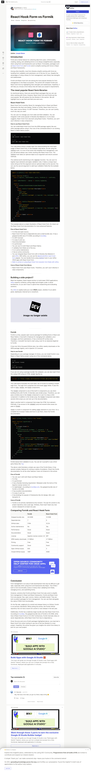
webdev (18, 20)
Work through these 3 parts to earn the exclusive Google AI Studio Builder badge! (35, 733)
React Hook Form (17, 66)
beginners (24, 20)
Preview (23, 686)
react (12, 20)
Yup (22, 464)
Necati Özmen (18, 7)
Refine (25, 7)
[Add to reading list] (3, 64)
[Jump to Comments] (3, 58)
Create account (84, 2)
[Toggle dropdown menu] (59, 632)
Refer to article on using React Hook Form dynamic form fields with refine (35, 262)
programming (31, 20)
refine (17, 256)
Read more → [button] (15, 668)
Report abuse (40, 701)
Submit (16, 686)
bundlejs (43, 236)
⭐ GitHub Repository (77, 23)
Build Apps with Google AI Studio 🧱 (28, 657)
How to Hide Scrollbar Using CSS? (75, 43)
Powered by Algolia (45, 1)
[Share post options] (3, 73)
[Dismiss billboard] (88, 750)
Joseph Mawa (20, 53)
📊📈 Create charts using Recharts (75, 32)
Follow (77, 11)
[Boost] (3, 68)
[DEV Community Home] (2, 2)
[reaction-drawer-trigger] (3, 53)
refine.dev (34, 9)
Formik (28, 66)
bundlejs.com (35, 487)
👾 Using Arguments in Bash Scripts (75, 38)
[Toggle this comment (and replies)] (12, 694)
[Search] (7, 2)
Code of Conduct (31, 701)
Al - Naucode (17, 692)
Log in (76, 2)
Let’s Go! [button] (8, 768)
